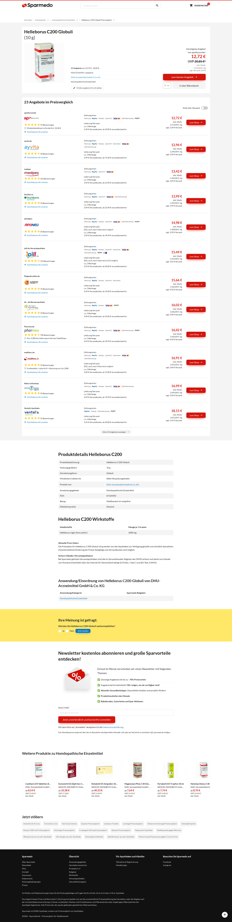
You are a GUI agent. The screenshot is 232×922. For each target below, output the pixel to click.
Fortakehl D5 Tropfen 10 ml (170, 784)
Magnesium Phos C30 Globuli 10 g (137, 784)
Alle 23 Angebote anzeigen (114, 432)
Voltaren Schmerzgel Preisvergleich (162, 823)
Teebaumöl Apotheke (144, 830)
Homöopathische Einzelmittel (73, 598)
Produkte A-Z (74, 868)
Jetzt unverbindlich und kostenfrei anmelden (87, 719)
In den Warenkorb (189, 85)
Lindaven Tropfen (111, 823)
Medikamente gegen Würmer (169, 830)
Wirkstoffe (73, 875)
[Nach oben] (224, 914)
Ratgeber (73, 872)
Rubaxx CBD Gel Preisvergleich (36, 830)
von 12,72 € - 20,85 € (85, 68)
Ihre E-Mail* (63, 707)
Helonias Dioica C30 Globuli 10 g (204, 784)
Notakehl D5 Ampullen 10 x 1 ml (104, 784)
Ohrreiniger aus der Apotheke (68, 837)
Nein (72, 631)
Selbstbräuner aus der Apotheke (121, 837)
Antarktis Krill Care (31, 823)
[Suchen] (156, 5)
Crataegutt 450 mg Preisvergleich (93, 830)
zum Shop (194, 122)
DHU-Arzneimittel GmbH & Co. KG (85, 77)
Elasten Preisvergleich (90, 823)
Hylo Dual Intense (69, 823)
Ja (63, 631)
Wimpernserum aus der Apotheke (37, 837)
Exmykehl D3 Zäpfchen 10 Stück (71, 784)
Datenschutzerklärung (113, 727)
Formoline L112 (50, 823)
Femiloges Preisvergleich (64, 830)
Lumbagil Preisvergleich (133, 823)
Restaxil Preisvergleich (121, 830)
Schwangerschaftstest (94, 837)
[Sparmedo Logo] (37, 5)
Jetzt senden (83, 631)
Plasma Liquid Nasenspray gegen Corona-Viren (158, 837)
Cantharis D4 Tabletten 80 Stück (38, 784)
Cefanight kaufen (188, 823)
